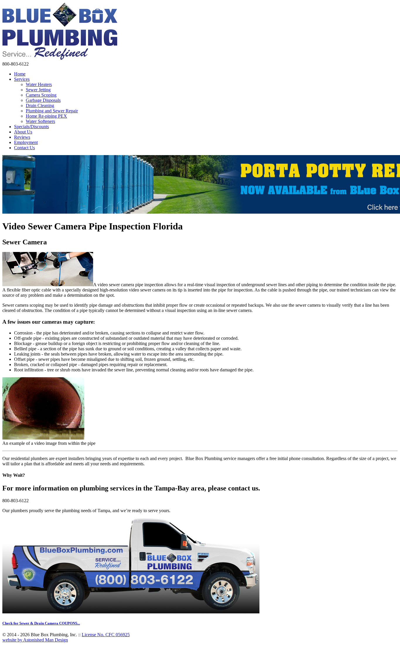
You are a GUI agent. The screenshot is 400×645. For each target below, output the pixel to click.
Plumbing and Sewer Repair (52, 110)
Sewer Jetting (38, 89)
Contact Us (24, 147)
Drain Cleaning (40, 105)
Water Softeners (40, 121)
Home (19, 73)
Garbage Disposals (43, 100)
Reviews (22, 137)
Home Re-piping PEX (46, 116)
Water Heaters (39, 84)
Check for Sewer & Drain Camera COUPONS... (41, 623)
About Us (23, 131)
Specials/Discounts (31, 126)
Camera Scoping (41, 94)
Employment (26, 142)
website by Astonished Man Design (35, 639)
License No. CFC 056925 (106, 634)
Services (22, 79)
